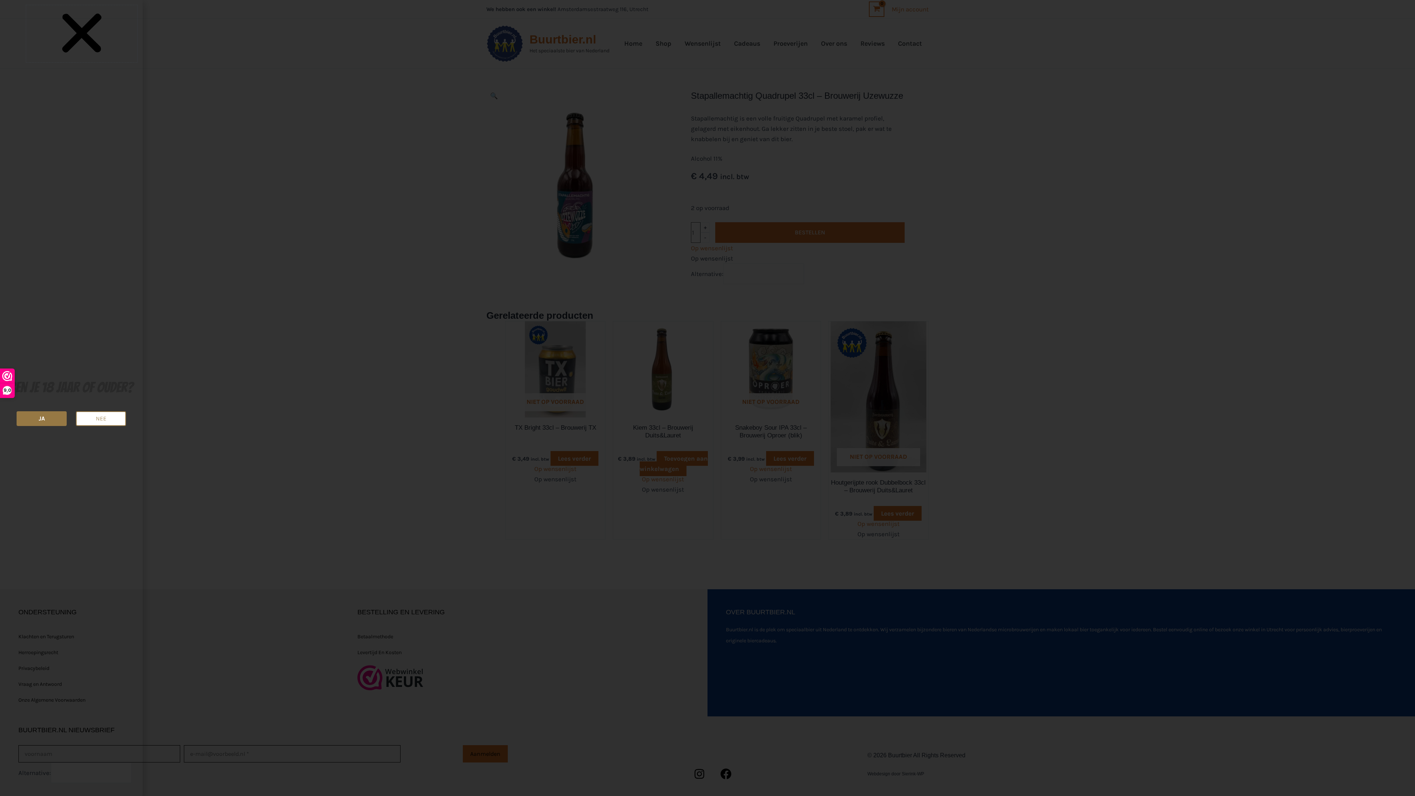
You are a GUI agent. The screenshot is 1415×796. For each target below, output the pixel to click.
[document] (707, 398)
